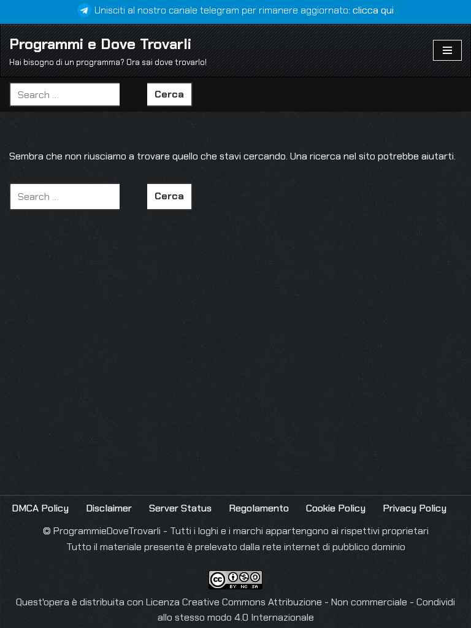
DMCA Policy (40, 508)
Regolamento (259, 508)
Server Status (180, 508)
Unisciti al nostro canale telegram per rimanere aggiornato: (244, 10)
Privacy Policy (414, 508)
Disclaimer (109, 508)
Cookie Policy (336, 508)
